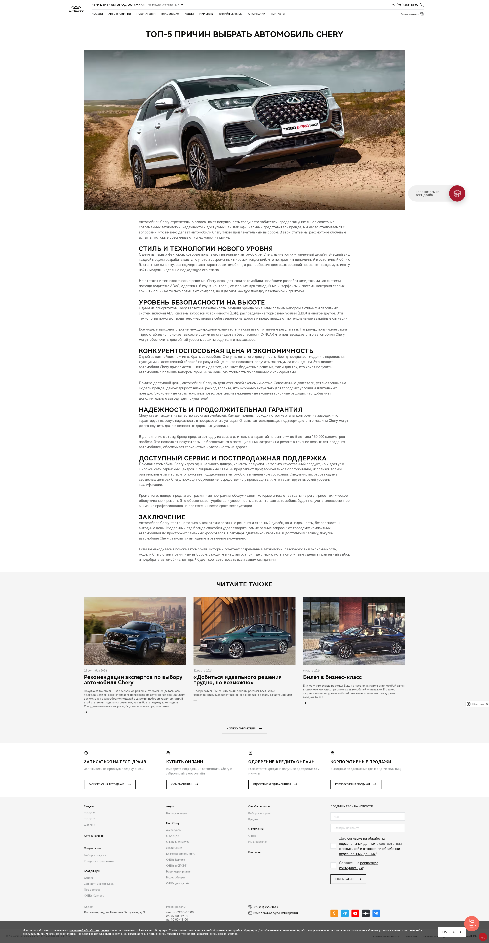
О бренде (172, 836)
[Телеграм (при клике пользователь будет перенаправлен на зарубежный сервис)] (345, 913)
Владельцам (170, 14)
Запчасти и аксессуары (99, 883)
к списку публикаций (241, 728)
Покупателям (146, 14)
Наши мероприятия (178, 871)
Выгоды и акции (176, 813)
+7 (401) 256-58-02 (265, 907)
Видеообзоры (175, 877)
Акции (189, 14)
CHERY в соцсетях (177, 841)
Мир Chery (206, 14)
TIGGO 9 (89, 813)
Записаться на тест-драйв (106, 784)
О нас (252, 835)
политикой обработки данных (89, 930)
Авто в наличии (119, 14)
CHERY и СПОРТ (176, 865)
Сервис (88, 877)
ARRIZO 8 (90, 825)
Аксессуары (173, 830)
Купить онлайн (181, 784)
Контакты (278, 14)
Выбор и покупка (95, 855)
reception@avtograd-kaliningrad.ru (275, 913)
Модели (97, 14)
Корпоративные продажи (352, 784)
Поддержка (92, 889)
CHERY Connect (94, 895)
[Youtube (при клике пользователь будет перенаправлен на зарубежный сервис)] (355, 913)
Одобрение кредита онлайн (272, 784)
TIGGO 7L (90, 819)
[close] (487, 704)
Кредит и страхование (99, 861)
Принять (448, 932)
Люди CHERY (174, 847)
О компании (256, 14)
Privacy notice (478, 704)
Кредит (253, 819)
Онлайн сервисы (231, 14)
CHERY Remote (175, 859)
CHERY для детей (177, 883)
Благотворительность (180, 853)
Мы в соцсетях (257, 841)
